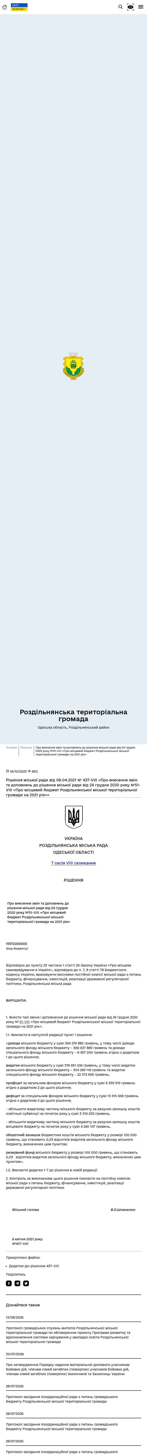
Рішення (26, 747)
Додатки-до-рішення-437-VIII (34, 1266)
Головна (11, 747)
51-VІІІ (24, 1022)
